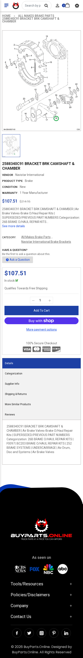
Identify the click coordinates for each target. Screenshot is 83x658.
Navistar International (29, 175)
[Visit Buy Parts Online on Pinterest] (54, 633)
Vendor (7, 175)
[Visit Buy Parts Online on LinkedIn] (66, 633)
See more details (13, 226)
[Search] (46, 5)
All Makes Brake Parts (36, 237)
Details (9, 363)
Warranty (9, 192)
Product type (12, 181)
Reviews (10, 414)
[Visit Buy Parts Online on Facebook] (16, 633)
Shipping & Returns (16, 394)
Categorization (13, 373)
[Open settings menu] (77, 5)
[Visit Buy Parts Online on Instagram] (41, 633)
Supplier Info (12, 383)
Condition (9, 186)
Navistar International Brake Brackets (46, 241)
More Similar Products (18, 404)
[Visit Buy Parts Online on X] (29, 633)
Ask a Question (20, 259)
